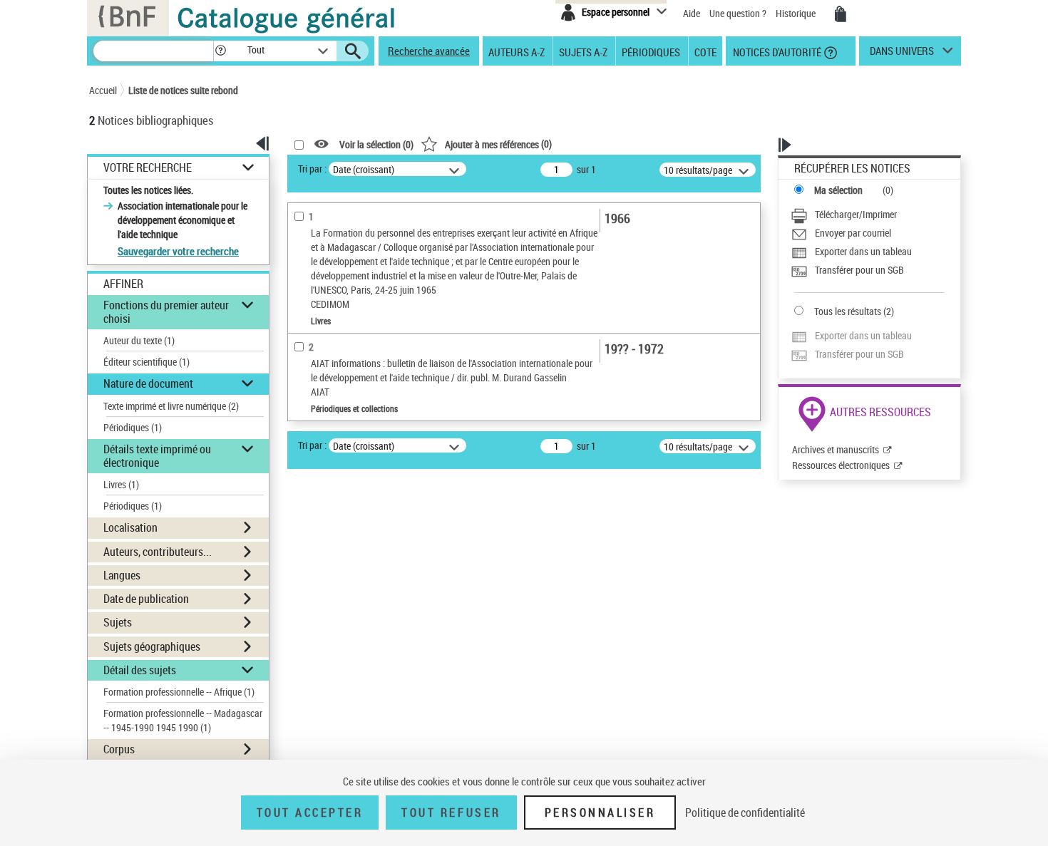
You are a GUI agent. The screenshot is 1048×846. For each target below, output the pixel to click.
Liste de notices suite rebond (183, 90)
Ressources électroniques (841, 465)
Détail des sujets (139, 670)
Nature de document (148, 383)
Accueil (103, 90)
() (498, 143)
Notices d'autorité (776, 51)
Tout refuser (450, 812)
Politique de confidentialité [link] (745, 812)
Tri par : (312, 168)
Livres (121, 484)
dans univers (902, 54)
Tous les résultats (847, 311)
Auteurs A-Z (516, 51)
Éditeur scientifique (146, 361)
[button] (220, 51)
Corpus (119, 749)
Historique (797, 13)
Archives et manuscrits (835, 449)
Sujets (117, 622)
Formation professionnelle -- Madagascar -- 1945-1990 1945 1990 (182, 720)
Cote (705, 51)
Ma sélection (838, 190)
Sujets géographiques (151, 646)
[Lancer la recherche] (352, 51)
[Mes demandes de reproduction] (840, 14)
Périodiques (651, 51)
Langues (121, 575)
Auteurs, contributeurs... (157, 551)
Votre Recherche (147, 167)
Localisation (130, 527)
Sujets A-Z (583, 51)
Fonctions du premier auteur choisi (166, 311)
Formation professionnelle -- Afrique (179, 691)
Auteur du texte (139, 340)
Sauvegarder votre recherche (178, 251)
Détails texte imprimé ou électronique (157, 455)
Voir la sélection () (376, 144)
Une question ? (739, 13)
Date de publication (146, 599)
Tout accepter (310, 812)
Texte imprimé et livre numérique (171, 406)
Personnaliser (600, 812)
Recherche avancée (429, 50)
